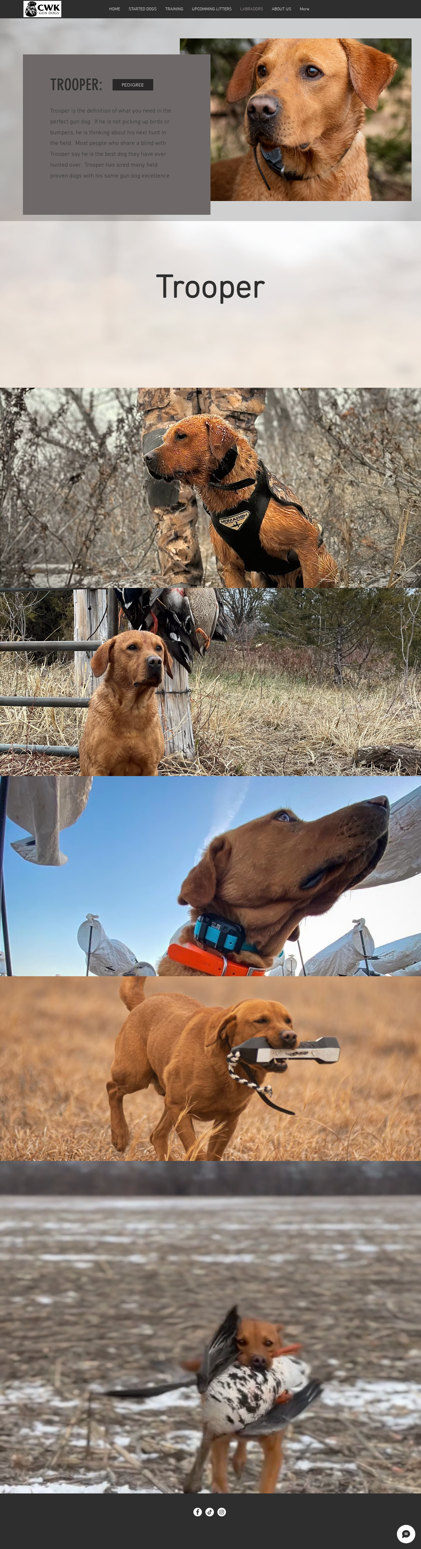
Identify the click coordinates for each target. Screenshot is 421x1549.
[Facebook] (197, 1512)
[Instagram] (221, 1512)
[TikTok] (209, 1512)
